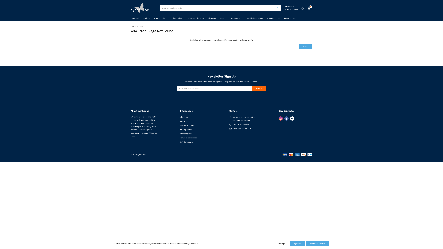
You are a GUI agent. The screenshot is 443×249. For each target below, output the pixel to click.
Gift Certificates (186, 142)
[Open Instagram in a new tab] (281, 119)
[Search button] (278, 8)
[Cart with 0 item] (308, 8)
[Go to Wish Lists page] (302, 8)
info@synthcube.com (242, 128)
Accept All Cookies (317, 243)
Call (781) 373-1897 (241, 124)
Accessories (235, 18)
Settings (281, 243)
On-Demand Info (187, 125)
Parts (222, 18)
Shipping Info (186, 134)
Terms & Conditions (188, 138)
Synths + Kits (159, 18)
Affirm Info (184, 121)
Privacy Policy (186, 129)
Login (287, 9)
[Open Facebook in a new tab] (286, 119)
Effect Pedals (177, 18)
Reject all (297, 243)
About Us (184, 117)
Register (295, 9)
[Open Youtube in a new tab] (292, 119)
